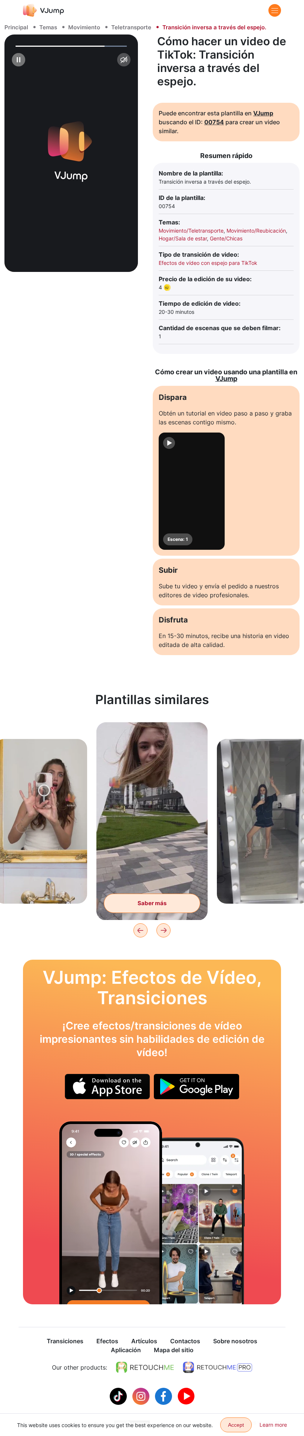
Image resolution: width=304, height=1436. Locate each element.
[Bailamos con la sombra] (110, 1212)
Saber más (40, 886)
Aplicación (126, 1350)
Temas (48, 27)
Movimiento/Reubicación (256, 230)
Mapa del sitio (174, 1350)
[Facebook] (164, 1395)
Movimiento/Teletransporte (191, 230)
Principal (16, 27)
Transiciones (65, 1341)
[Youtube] (186, 1395)
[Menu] (274, 10)
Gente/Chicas (226, 238)
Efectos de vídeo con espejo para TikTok (208, 263)
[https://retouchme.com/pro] (217, 1367)
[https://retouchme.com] (145, 1367)
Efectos (107, 1341)
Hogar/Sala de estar (183, 238)
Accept (236, 1425)
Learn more (273, 1425)
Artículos (144, 1341)
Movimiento (84, 27)
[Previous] (140, 930)
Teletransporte (131, 27)
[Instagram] (141, 1395)
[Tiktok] (119, 1395)
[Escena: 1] (192, 491)
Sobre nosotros (235, 1341)
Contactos (185, 1341)
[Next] (163, 930)
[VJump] (43, 10)
